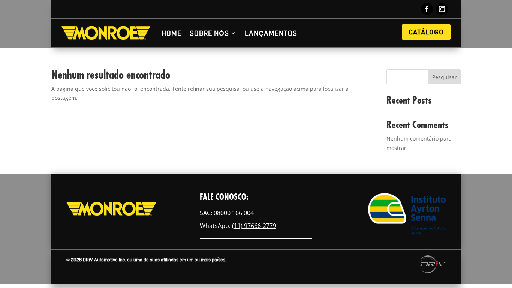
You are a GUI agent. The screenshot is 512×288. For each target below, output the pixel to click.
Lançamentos (271, 33)
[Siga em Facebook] (427, 9)
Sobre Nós (209, 33)
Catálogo (426, 32)
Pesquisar (444, 77)
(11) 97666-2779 (254, 226)
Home (171, 33)
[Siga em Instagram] (442, 9)
